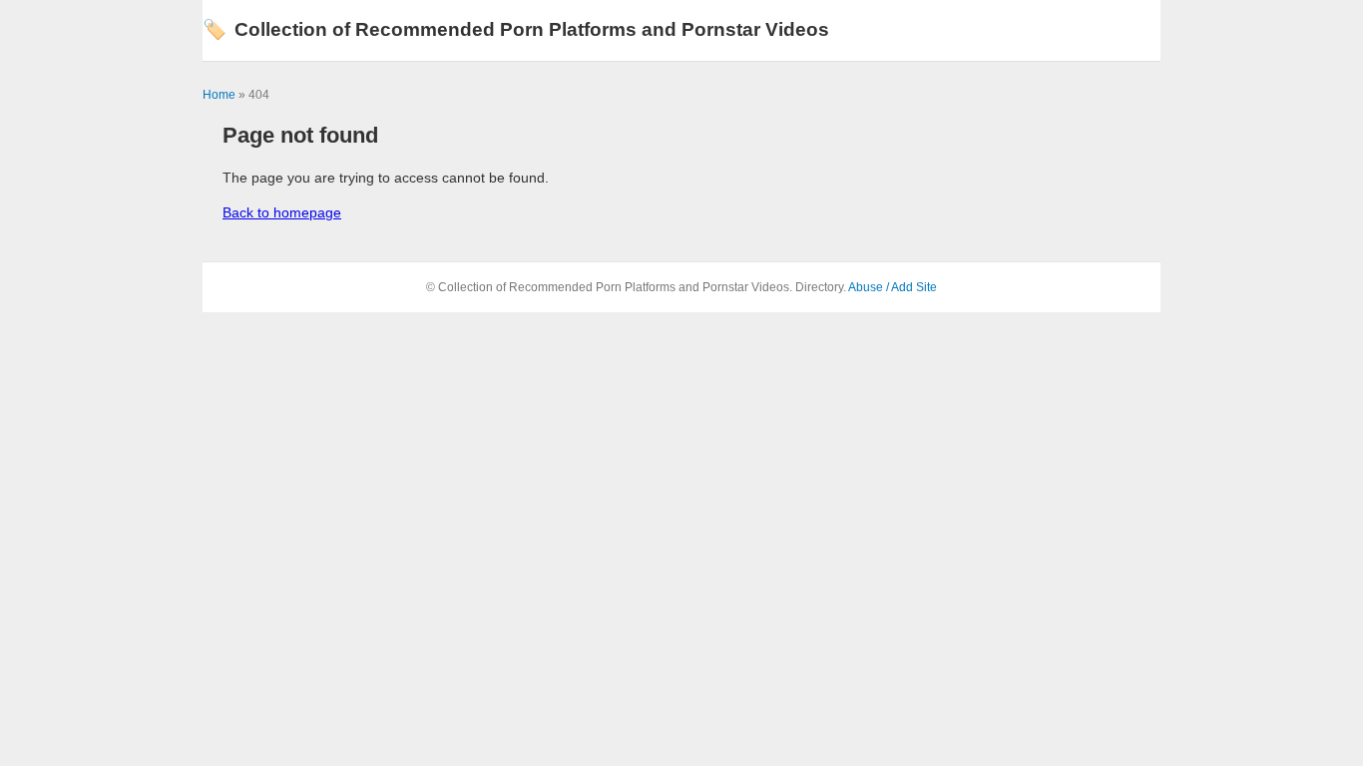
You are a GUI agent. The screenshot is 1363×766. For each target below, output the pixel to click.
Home (219, 95)
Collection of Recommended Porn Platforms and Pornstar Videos (516, 29)
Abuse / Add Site (892, 287)
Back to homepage (282, 212)
